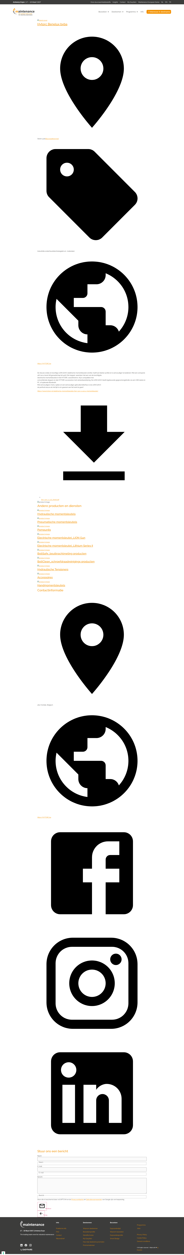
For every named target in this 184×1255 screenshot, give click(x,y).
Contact (122, 2)
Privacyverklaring (77, 1199)
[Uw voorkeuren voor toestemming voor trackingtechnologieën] (3, 1253)
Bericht (39, 1177)
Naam (39, 1156)
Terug (44, 1215)
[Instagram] (30, 1245)
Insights (115, 2)
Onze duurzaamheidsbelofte (101, 2)
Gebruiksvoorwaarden (94, 1199)
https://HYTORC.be (44, 363)
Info (142, 12)
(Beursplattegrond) (52, 139)
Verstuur (46, 1208)
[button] (159, 12)
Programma (131, 12)
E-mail (39, 1166)
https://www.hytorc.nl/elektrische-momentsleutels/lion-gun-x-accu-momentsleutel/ (67, 391)
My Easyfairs (131, 2)
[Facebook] (26, 1245)
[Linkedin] (21, 1245)
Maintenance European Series (148, 2)
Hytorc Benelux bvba (52, 24)
